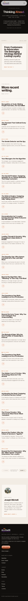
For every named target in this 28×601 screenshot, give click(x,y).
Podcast (4, 574)
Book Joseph (5, 560)
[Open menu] (24, 3)
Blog (3, 572)
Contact (3, 562)
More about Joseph (9, 514)
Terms (3, 586)
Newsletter (4, 577)
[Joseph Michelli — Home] (6, 3)
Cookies (4, 588)
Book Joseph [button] (6, 547)
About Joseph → (6, 551)
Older (22, 470)
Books (3, 570)
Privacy (3, 584)
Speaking (4, 558)
